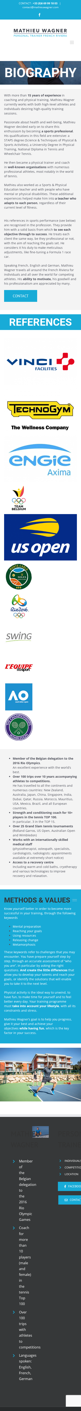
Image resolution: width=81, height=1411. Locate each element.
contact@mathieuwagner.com (40, 7)
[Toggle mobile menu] (72, 42)
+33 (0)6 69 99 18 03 (45, 3)
